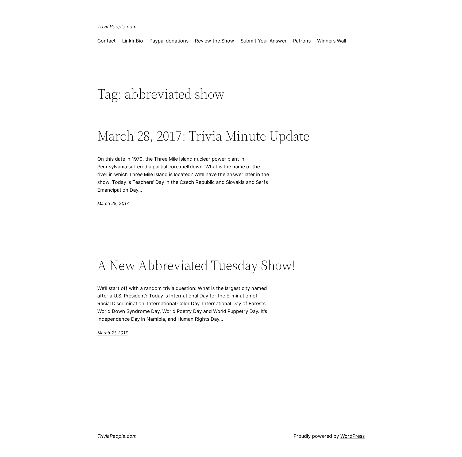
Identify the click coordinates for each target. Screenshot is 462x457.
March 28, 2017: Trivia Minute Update (203, 136)
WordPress (352, 436)
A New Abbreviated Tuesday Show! (196, 265)
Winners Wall (331, 41)
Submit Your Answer (264, 41)
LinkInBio (132, 41)
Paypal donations (168, 41)
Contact (106, 41)
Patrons (302, 41)
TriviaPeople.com (117, 26)
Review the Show (214, 41)
